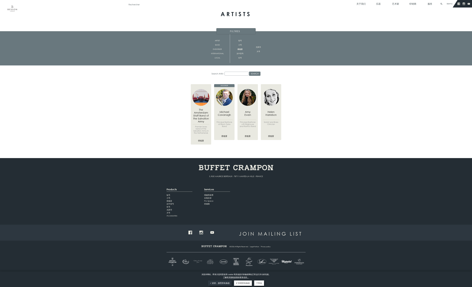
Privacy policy (266, 247)
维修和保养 (208, 195)
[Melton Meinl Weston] (236, 262)
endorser (217, 49)
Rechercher (441, 4)
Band (217, 45)
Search (255, 73)
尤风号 (258, 47)
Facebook (458, 4)
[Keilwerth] (223, 262)
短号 (240, 40)
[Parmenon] (299, 261)
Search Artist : (218, 73)
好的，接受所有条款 (221, 283)
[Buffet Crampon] (173, 261)
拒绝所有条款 (244, 283)
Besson (12, 9)
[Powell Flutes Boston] (274, 261)
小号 (240, 45)
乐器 (378, 3)
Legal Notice (254, 247)
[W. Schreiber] (261, 261)
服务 (430, 3)
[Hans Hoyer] (210, 262)
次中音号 (240, 53)
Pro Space (208, 201)
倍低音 (240, 49)
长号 (240, 58)
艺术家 (395, 3)
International (217, 53)
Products (172, 189)
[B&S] (185, 261)
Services (209, 189)
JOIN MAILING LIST (270, 234)
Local (217, 58)
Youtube (469, 4)
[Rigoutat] (286, 261)
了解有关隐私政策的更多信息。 (236, 277)
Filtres (235, 31)
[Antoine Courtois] (198, 261)
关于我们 (361, 3)
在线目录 (208, 198)
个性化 (259, 283)
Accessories (172, 215)
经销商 (412, 3)
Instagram (464, 4)
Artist (217, 40)
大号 (258, 51)
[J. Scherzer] (248, 262)
